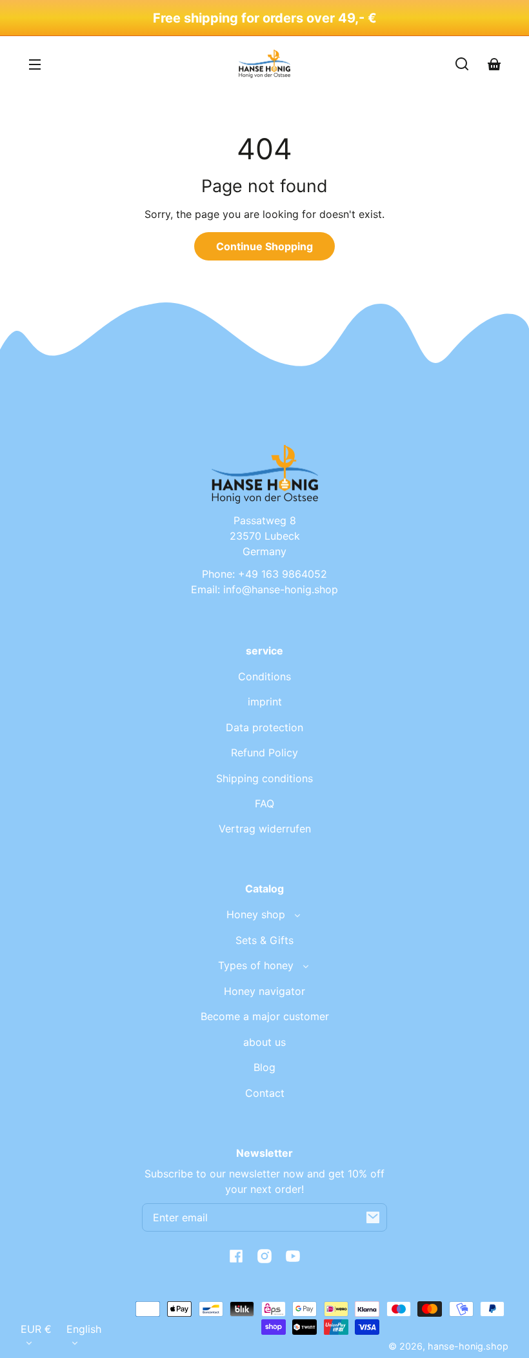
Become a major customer (265, 1016)
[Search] (462, 64)
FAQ (264, 803)
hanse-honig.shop (468, 1346)
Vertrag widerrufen (265, 828)
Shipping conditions (264, 778)
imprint (265, 701)
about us (264, 1042)
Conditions (264, 676)
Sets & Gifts (264, 940)
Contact (264, 1093)
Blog (264, 1067)
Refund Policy (264, 752)
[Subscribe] (373, 1217)
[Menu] (35, 64)
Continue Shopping (264, 246)
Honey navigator (264, 991)
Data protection (264, 727)
